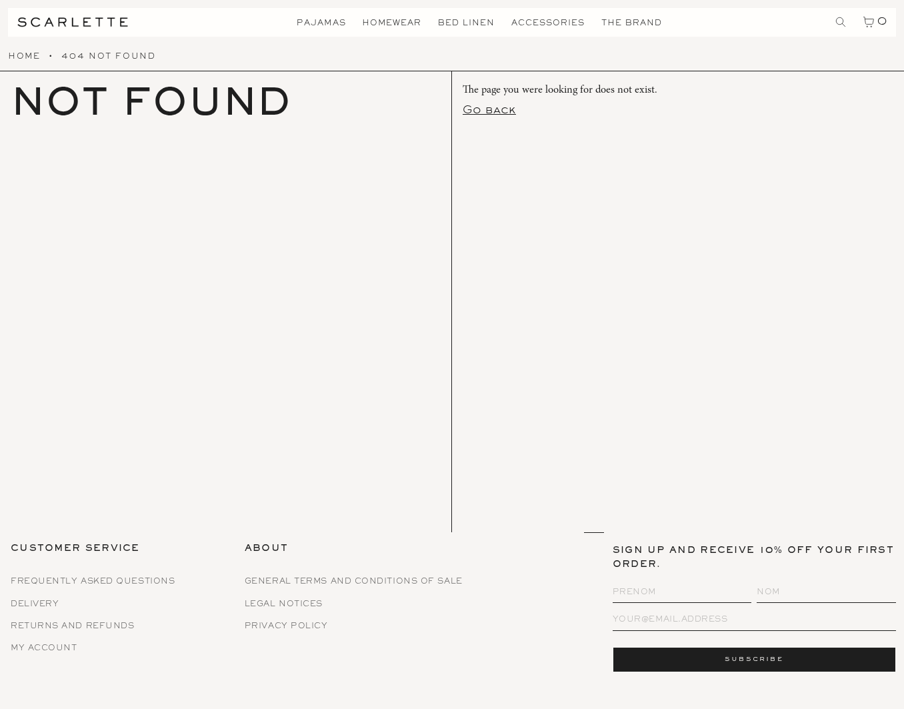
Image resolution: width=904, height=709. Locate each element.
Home (24, 57)
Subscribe (754, 659)
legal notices (284, 604)
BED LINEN (466, 23)
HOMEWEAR (392, 23)
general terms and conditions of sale (354, 582)
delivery (35, 604)
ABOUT (267, 549)
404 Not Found (108, 57)
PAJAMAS (321, 23)
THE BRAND (632, 23)
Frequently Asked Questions (93, 582)
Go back (489, 110)
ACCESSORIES (548, 23)
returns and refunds (72, 626)
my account (44, 648)
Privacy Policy (286, 626)
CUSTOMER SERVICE (75, 549)
